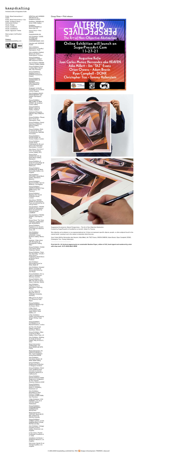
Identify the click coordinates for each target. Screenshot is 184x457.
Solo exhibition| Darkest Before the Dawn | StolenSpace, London (36, 54)
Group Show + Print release (62, 16)
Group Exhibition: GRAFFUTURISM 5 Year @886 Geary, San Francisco (36, 189)
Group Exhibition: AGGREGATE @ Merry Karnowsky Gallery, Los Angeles (36, 170)
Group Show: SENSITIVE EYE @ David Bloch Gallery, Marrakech (35, 157)
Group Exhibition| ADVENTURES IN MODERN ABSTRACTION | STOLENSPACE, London (34, 82)
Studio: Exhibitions (11, 27)
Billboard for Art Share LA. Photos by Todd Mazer (36, 299)
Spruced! (107, 451)
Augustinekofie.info (35, 34)
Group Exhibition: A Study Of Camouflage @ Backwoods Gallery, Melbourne (36, 163)
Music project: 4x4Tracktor (13, 34)
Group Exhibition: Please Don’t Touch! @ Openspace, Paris (36, 118)
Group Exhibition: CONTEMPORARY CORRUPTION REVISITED (35, 408)
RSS (76, 451)
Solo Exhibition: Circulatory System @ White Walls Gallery (35, 359)
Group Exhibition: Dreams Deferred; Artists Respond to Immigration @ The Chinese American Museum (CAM (36, 379)
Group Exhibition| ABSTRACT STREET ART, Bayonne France (36, 59)
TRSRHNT (99, 451)
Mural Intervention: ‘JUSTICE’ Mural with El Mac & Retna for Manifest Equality (36, 415)
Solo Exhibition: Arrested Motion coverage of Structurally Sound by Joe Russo (36, 269)
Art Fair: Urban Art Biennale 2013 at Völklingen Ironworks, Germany (35, 293)
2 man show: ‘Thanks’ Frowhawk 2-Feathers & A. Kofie (36, 434)
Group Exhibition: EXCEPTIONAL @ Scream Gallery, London (36, 137)
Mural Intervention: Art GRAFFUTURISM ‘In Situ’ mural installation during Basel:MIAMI (36, 353)
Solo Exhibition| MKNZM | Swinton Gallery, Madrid (36, 63)
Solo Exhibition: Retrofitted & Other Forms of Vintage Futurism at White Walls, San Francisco (36, 394)
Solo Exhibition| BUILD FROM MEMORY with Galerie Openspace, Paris (36, 96)
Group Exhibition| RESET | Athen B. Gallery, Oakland (34, 108)
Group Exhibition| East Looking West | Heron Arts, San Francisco (36, 68)
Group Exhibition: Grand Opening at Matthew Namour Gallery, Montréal (36, 125)
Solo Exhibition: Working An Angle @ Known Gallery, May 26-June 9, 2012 (36, 340)
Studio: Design (10, 25)
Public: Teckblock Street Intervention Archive (12, 22)
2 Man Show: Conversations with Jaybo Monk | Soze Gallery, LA (35, 310)
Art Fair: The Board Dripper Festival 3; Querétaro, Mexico (35, 328)
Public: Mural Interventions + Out (15, 19)
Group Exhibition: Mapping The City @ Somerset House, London (35, 196)
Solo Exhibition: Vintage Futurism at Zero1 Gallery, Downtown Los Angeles (36, 428)
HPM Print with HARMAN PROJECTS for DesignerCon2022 (36, 18)
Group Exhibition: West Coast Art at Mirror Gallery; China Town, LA (36, 333)
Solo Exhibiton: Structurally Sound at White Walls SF (35, 263)
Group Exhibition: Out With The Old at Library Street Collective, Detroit (36, 280)
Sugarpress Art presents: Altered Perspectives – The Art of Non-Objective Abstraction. (77, 227)
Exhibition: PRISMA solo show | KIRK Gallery (36, 22)
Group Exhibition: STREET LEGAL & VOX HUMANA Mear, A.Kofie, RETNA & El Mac (36, 422)
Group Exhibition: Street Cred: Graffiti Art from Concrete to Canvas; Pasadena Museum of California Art (36, 371)
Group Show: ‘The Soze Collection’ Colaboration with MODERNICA (36, 221)
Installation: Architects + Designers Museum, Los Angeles (36, 439)
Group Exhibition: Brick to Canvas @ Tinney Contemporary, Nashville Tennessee (36, 131)
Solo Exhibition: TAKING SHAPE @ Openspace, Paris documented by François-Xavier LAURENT (36, 209)
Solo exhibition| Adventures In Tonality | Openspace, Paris (36, 48)
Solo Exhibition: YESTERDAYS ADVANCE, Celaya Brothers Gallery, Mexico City (36, 235)
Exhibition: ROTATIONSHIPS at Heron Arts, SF (35, 27)
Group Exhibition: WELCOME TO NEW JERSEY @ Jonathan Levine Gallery (35, 102)
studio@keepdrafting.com (13, 41)
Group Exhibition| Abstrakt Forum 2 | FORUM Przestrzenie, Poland (35, 74)
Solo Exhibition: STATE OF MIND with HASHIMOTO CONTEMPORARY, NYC (36, 39)
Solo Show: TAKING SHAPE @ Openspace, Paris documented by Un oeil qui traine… (36, 202)
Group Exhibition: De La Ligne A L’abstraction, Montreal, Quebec (36, 275)
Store (7, 36)
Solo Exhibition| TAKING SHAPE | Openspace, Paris (36, 216)
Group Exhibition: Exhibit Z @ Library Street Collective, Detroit (36, 248)
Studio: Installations (11, 28)
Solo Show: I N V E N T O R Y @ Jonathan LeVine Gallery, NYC (36, 151)
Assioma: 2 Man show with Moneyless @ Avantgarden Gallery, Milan (36, 242)
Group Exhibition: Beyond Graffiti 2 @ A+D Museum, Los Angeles (36, 183)
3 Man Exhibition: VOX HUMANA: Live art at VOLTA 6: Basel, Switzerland (36, 401)
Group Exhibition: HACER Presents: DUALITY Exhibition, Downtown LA (35, 386)
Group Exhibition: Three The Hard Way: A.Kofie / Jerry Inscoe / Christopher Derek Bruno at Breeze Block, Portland (36, 256)
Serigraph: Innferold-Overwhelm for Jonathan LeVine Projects (36, 89)
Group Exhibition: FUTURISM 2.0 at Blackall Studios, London (36, 323)
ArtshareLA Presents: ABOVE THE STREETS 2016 (36, 113)
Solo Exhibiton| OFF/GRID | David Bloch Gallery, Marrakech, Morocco (36, 177)
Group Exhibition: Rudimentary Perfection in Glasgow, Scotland (36, 364)
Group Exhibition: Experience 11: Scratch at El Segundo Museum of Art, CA (36, 228)
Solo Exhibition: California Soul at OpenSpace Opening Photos (35, 287)
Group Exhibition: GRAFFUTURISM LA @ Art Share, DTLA (36, 304)
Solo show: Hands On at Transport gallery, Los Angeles (36, 445)
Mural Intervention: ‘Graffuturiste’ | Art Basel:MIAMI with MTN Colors (36, 346)
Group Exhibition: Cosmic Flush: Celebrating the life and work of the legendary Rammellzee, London (36, 144)
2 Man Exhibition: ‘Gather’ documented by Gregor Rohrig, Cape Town (36, 317)
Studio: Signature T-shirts (13, 30)
